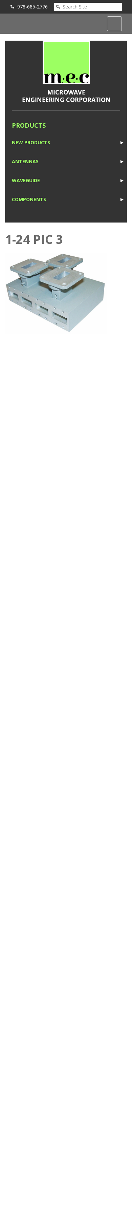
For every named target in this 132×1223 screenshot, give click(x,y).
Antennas (25, 161)
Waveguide (26, 180)
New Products (31, 142)
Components (29, 199)
